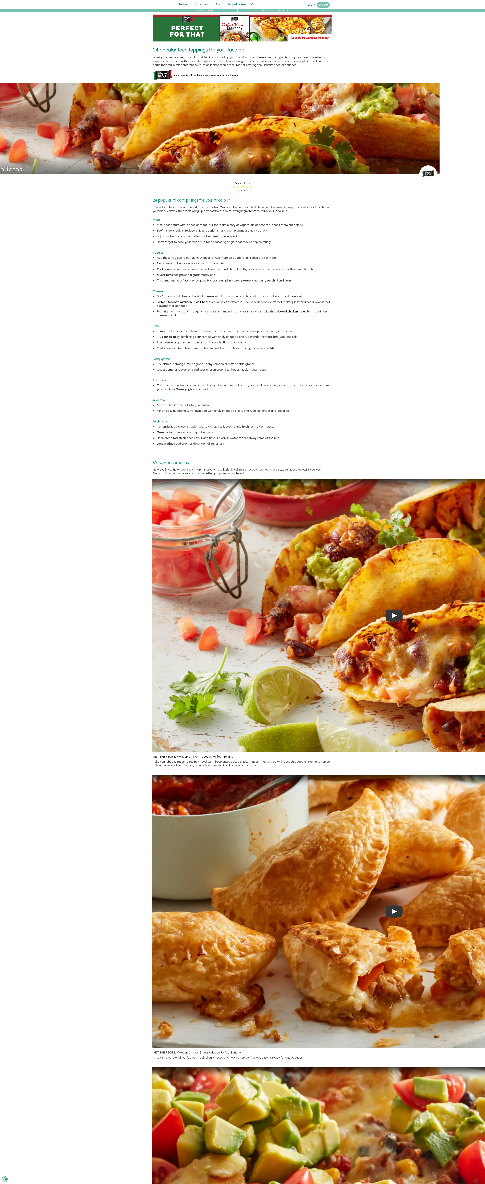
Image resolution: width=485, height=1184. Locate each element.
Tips (218, 4)
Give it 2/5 (238, 187)
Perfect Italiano (230, 75)
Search (252, 4)
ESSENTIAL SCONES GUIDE (275, 10)
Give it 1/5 (234, 187)
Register (323, 5)
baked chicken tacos (292, 311)
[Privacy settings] (5, 1179)
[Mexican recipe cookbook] (242, 39)
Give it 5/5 (250, 187)
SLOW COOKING (205, 10)
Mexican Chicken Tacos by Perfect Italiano (205, 756)
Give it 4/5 (247, 187)
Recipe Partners (237, 4)
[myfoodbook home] (162, 7)
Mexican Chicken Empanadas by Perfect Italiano (209, 1052)
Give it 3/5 (242, 187)
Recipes (183, 4)
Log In (311, 4)
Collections (202, 4)
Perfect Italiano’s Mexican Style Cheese (183, 302)
